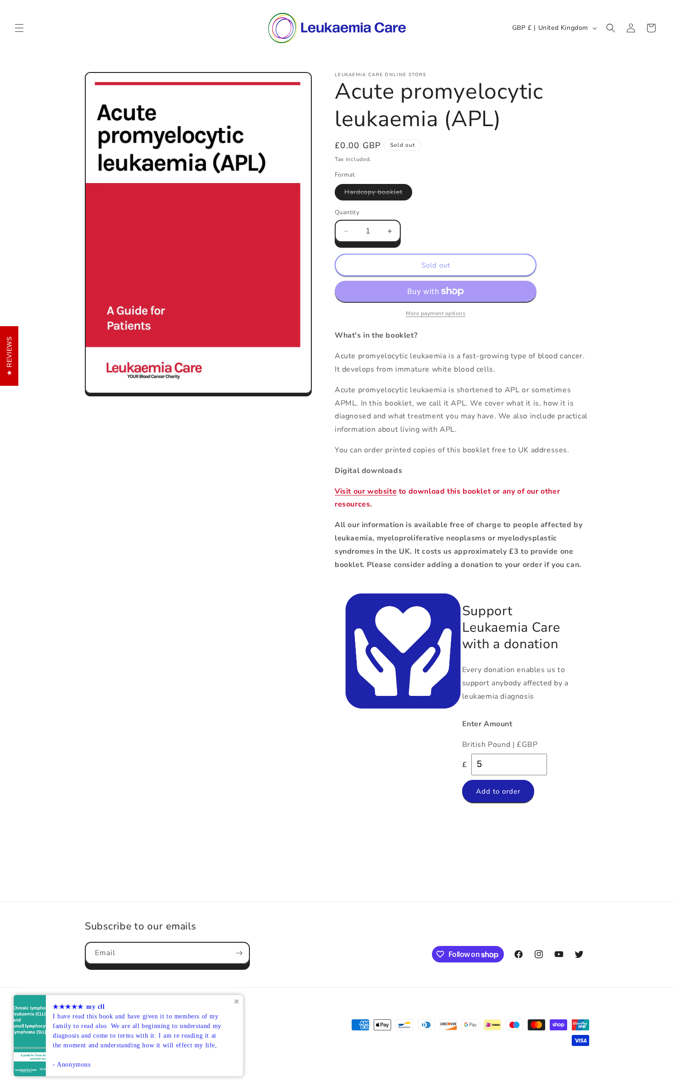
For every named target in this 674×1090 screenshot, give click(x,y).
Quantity (347, 212)
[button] (19, 28)
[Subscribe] (239, 953)
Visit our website (366, 491)
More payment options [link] (435, 313)
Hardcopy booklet (378, 193)
